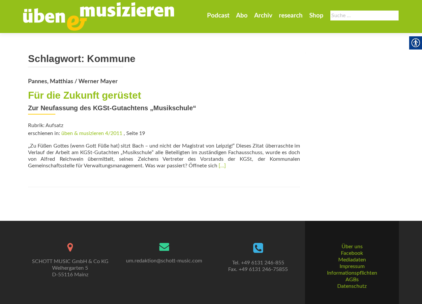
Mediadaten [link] (352, 259)
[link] (98, 16)
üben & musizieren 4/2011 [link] (91, 133)
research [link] (291, 16)
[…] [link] (222, 165)
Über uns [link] (352, 246)
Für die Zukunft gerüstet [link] (84, 95)
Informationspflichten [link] (352, 273)
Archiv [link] (263, 16)
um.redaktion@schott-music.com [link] (164, 260)
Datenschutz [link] (352, 286)
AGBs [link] (352, 279)
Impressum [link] (352, 266)
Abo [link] (242, 16)
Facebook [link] (352, 253)
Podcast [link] (218, 16)
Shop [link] (316, 16)
